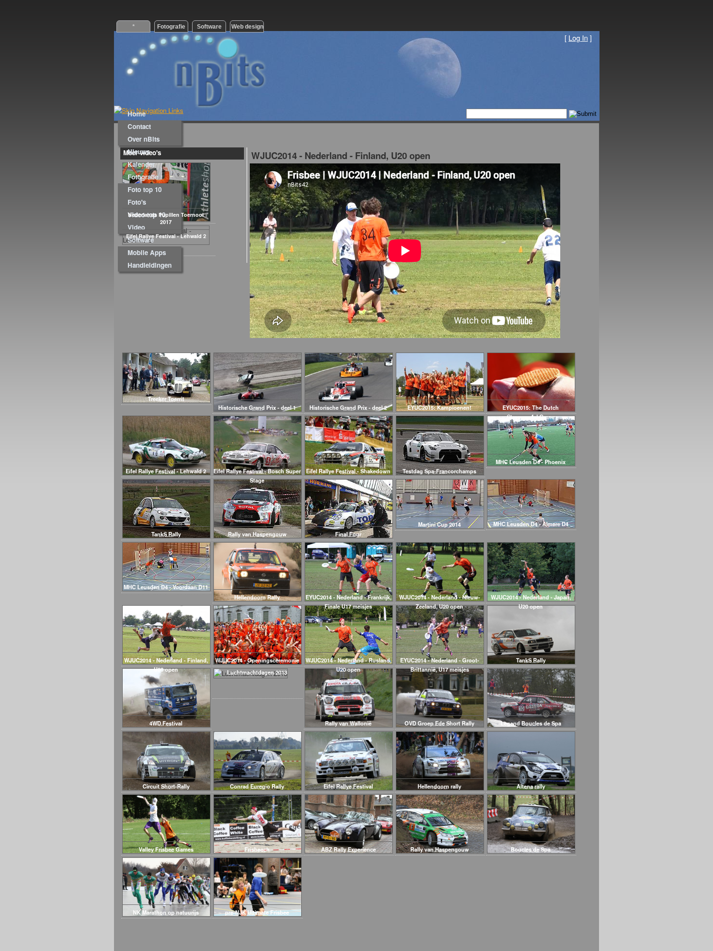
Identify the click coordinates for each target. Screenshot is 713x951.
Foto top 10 (145, 189)
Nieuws (139, 151)
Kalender (141, 164)
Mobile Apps (147, 252)
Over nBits (144, 139)
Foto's (137, 202)
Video (136, 227)
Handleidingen (150, 265)
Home (137, 113)
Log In (578, 37)
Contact (139, 126)
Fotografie (143, 176)
